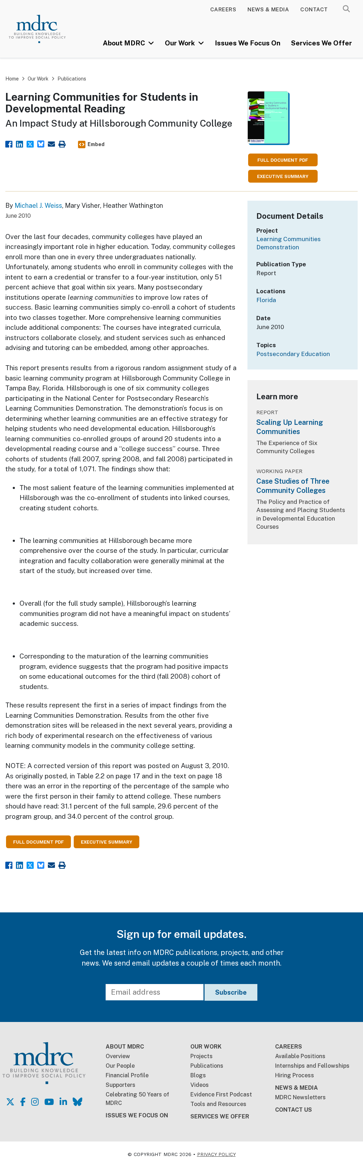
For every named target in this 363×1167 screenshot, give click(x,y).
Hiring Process (294, 1075)
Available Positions (300, 1056)
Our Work (180, 43)
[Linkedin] (19, 143)
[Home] (44, 29)
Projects (201, 1056)
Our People (120, 1065)
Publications (71, 79)
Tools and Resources (218, 1104)
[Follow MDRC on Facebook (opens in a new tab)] (23, 1102)
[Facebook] (8, 143)
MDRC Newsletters (300, 1097)
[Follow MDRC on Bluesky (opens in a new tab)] (77, 1102)
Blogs (198, 1075)
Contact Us (293, 1109)
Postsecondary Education (293, 353)
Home (12, 79)
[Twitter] (30, 143)
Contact (314, 9)
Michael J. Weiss (38, 205)
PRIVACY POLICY (216, 1154)
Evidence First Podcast (221, 1094)
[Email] (51, 143)
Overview (118, 1056)
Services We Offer (321, 43)
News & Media (268, 9)
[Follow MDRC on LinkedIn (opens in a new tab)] (63, 1102)
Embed (96, 144)
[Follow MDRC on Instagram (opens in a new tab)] (35, 1102)
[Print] (62, 143)
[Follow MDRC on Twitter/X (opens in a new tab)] (10, 1102)
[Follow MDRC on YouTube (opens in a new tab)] (49, 1102)
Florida (266, 300)
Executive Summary (282, 176)
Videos (199, 1085)
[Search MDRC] (346, 9)
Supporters (120, 1085)
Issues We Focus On (247, 43)
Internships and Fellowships (312, 1065)
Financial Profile (127, 1075)
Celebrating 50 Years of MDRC (137, 1098)
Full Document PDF (282, 160)
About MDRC (124, 43)
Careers (223, 9)
